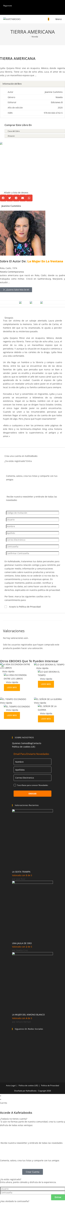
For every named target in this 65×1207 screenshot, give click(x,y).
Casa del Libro (14, 131)
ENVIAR (32, 793)
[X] (14, 1044)
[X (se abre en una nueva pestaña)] (27, 11)
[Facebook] (14, 1037)
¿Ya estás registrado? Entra (18, 461)
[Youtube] (14, 1060)
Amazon (11, 136)
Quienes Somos (20, 743)
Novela (35, 36)
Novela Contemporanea (12, 271)
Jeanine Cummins (54, 92)
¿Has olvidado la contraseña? (14, 1201)
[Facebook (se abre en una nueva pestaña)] (30, 11)
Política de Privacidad (30, 606)
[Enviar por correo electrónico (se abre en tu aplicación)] (37, 11)
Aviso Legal (11, 1085)
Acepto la (25, 606)
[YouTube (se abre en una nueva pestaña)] (34, 11)
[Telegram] (14, 1067)
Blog (30, 743)
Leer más (12, 687)
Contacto (36, 743)
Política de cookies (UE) (23, 746)
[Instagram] (14, 1052)
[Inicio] (28, 36)
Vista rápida (8, 671)
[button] (14, 168)
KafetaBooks (31, 1090)
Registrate (7, 5)
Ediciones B (57, 102)
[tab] (32, 84)
